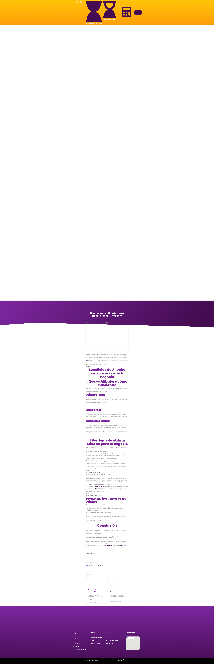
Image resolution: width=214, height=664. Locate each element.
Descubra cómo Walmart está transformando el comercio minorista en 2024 (95, 590)
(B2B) (106, 477)
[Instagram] (79, 2)
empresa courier (108, 545)
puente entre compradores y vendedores (106, 431)
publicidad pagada (99, 488)
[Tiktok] (81, 2)
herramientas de (100, 486)
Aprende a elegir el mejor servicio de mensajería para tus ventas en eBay (117, 590)
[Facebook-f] (77, 2)
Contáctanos (123, 545)
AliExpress (88, 413)
